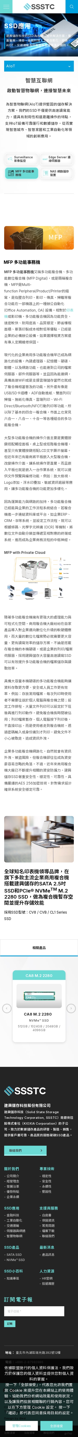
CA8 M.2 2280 (39, 975)
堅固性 (46, 1192)
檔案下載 (48, 1231)
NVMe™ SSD (16, 1260)
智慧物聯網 (14, 1236)
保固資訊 (48, 1220)
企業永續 (13, 1197)
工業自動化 (14, 1220)
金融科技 (13, 1215)
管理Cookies (21, 1426)
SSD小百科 (13, 1271)
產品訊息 (48, 1255)
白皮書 (46, 1215)
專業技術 (47, 1169)
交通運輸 (13, 1226)
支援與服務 (49, 1208)
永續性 (46, 1186)
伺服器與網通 (16, 1231)
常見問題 (48, 1226)
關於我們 (11, 1169)
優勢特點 (13, 1192)
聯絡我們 (48, 1236)
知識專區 (13, 1278)
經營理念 (13, 1181)
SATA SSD (14, 1255)
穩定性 (46, 1176)
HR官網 (47, 1278)
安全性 (46, 1181)
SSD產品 (11, 1247)
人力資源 (47, 1271)
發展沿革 (13, 1186)
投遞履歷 (48, 1284)
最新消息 (47, 1247)
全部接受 (56, 1426)
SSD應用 (11, 1208)
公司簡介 (13, 1176)
